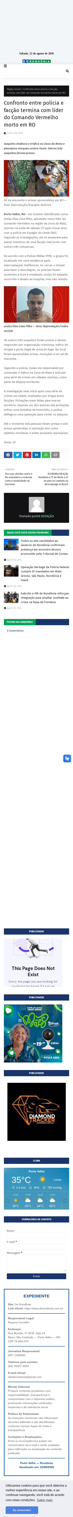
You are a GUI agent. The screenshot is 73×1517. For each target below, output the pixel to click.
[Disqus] (36, 775)
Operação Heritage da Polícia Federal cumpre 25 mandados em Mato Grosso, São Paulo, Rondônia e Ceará (45, 573)
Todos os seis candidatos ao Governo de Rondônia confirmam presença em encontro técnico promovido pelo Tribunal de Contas (44, 547)
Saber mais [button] (45, 1500)
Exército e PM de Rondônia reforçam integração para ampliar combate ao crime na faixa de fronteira (45, 598)
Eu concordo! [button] (22, 1510)
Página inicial (14, 89)
